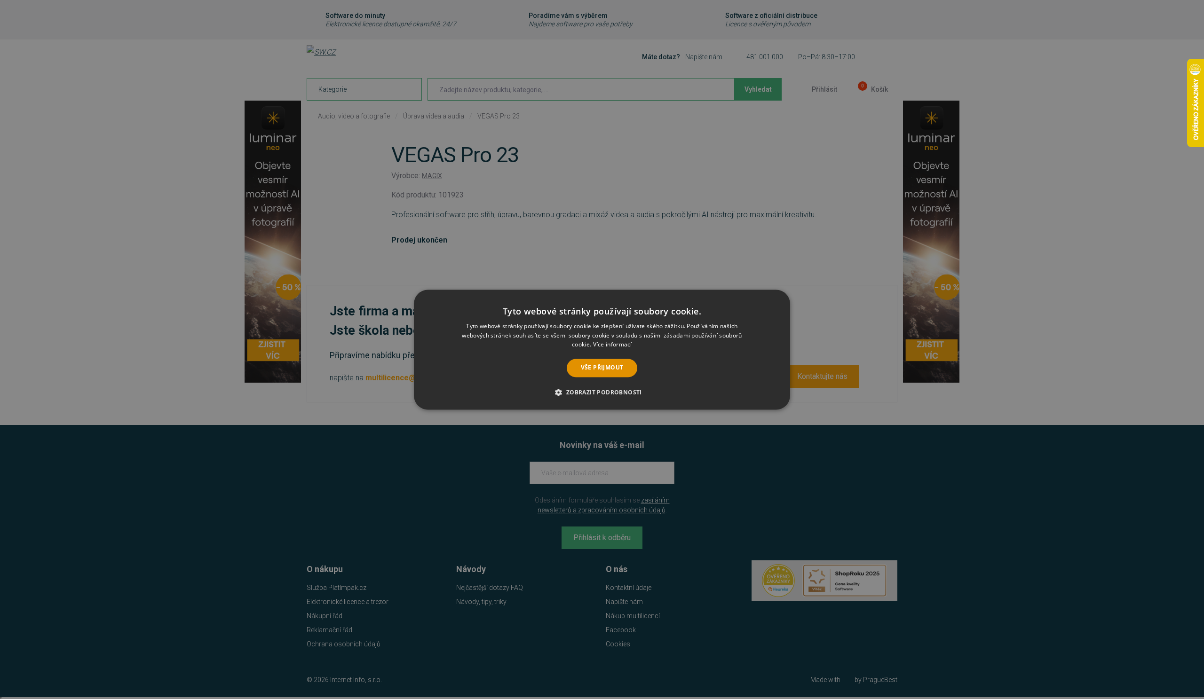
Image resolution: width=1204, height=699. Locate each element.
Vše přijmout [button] (602, 368)
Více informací (612, 345)
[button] (602, 392)
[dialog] (602, 349)
